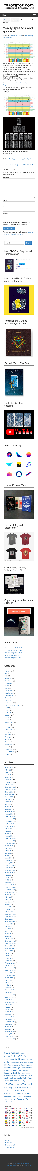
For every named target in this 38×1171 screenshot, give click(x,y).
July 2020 (8, 926)
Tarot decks (8, 749)
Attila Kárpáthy (20, 1059)
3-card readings (11, 1052)
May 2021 (8, 902)
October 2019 (9, 946)
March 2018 (8, 987)
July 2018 (8, 980)
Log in (7, 1140)
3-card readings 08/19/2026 (13, 653)
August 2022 (9, 873)
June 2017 (8, 1007)
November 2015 (10, 1039)
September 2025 (10, 794)
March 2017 (8, 1014)
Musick (7, 720)
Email (5, 207)
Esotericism (8, 703)
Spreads (7, 742)
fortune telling (13, 1067)
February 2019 (9, 963)
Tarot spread (12, 1093)
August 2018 (9, 978)
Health (7, 708)
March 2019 (8, 961)
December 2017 (10, 995)
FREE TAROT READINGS (13, 705)
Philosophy (8, 727)
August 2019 (9, 951)
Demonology (19, 159)
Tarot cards (17, 1087)
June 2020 (8, 929)
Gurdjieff (21, 1068)
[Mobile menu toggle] (34, 15)
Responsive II (11, 1165)
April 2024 (8, 833)
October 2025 (9, 792)
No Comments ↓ (8, 38)
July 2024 (8, 829)
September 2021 (10, 892)
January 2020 (9, 939)
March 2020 (8, 936)
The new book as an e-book (13, 650)
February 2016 (9, 1031)
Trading (7, 754)
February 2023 (9, 860)
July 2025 (8, 799)
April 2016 (8, 1026)
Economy (8, 700)
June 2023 (8, 851)
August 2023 (9, 846)
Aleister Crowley (18, 1055)
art (25, 1056)
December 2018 (10, 968)
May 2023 (8, 853)
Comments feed (10, 1145)
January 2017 (9, 1019)
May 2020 (8, 931)
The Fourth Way (10, 752)
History (7, 710)
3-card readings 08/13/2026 (13, 658)
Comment (6, 177)
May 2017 (8, 1009)
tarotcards (24, 1088)
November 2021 (10, 890)
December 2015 (10, 1036)
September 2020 (10, 921)
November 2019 (10, 943)
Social (7, 739)
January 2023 (9, 863)
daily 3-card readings (26, 1062)
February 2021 (9, 909)
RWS (15, 1080)
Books (7, 686)
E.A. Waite (8, 1065)
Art (6, 673)
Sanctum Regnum (22, 1081)
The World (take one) (10, 165)
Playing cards (9, 730)
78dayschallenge (24, 1053)
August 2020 (9, 924)
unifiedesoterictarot (9, 1102)
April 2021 (8, 904)
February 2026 (9, 782)
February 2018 (9, 990)
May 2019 (8, 956)
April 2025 (8, 807)
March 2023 (8, 858)
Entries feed (8, 1142)
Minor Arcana (8, 1075)
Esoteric (24, 1065)
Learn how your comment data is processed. (18, 233)
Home (6, 20)
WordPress (27, 1165)
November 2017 (10, 997)
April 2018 (8, 985)
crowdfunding (9, 693)
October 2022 (9, 868)
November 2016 (10, 1022)
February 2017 (9, 1017)
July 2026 (8, 770)
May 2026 (8, 775)
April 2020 (8, 934)
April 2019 (8, 958)
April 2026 (8, 777)
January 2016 (9, 1034)
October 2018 (9, 973)
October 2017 (9, 1000)
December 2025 (10, 787)
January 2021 (9, 912)
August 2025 (9, 797)
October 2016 (9, 1024)
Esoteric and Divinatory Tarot (21, 1163)
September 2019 (10, 948)
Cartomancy (8, 691)
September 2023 (10, 843)
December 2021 (10, 887)
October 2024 (9, 821)
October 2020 (9, 919)
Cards (7, 688)
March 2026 (8, 780)
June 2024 (8, 831)
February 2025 (9, 811)
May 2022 (8, 877)
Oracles (7, 725)
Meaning (7, 715)
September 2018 (10, 975)
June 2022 (8, 875)
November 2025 (10, 789)
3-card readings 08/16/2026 (13, 655)
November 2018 (10, 970)
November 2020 (10, 917)
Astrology (15, 20)
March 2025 (8, 809)
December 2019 (10, 941)
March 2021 (8, 907)
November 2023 (10, 841)
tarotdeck (11, 1091)
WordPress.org (9, 1147)
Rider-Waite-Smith (19, 1077)
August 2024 (9, 826)
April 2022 (8, 880)
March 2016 (8, 1029)
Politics (7, 732)
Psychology (8, 735)
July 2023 (8, 848)
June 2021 (8, 899)
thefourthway (7, 1096)
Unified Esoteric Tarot (20, 1099)
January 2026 (9, 785)
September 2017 (10, 1002)
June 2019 (8, 953)
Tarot (31, 159)
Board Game (9, 681)
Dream (7, 698)
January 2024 (9, 836)
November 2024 (10, 819)
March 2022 (8, 882)
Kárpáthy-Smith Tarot (13, 1072)
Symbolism (8, 744)
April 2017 (8, 1012)
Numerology (8, 722)
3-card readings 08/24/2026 (13, 648)
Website (5, 213)
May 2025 (8, 804)
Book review (8, 683)
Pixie (10, 1078)
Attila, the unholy (29, 165)
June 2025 (8, 802)
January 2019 (9, 965)
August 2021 (9, 895)
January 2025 (9, 814)
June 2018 (8, 983)
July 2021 (8, 897)
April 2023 (8, 855)
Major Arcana (26, 1073)
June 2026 (8, 772)
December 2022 (10, 865)
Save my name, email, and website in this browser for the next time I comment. (16, 223)
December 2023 (10, 838)
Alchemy (7, 671)
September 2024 (10, 824)
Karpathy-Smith (10, 1070)
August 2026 (9, 767)
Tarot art (13, 1084)
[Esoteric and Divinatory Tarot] (19, 6)
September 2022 (10, 870)
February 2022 (9, 885)
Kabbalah (8, 713)
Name (5, 200)
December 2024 (10, 816)
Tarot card (19, 1084)
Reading (26, 159)
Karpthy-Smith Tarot (24, 1070)
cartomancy (16, 1062)
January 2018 (9, 992)
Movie (7, 717)
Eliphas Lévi (16, 1065)
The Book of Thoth (23, 1093)
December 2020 (10, 914)
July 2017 (8, 1005)
